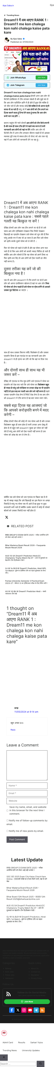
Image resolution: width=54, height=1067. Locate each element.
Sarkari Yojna (36, 1042)
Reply (13, 730)
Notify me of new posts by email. (26, 831)
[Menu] (32, 5)
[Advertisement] (27, 172)
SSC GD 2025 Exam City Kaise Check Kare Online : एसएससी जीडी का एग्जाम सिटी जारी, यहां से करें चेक (27, 879)
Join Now (41, 77)
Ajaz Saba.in (8, 5)
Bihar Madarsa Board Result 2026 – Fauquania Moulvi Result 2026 (25, 546)
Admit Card (8, 1042)
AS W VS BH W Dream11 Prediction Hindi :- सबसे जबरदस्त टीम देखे (25, 592)
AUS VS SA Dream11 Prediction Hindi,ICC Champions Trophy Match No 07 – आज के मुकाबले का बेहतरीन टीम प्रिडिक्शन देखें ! (26, 558)
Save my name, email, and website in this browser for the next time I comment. (27, 810)
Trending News (13, 15)
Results (21, 1042)
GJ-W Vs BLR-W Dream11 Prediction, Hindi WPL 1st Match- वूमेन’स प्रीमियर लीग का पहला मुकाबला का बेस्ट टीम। (25, 570)
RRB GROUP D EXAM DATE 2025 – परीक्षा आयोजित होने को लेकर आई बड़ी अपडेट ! (26, 536)
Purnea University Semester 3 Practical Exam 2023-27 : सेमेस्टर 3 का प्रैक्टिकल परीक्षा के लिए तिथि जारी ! (26, 582)
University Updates (31, 1050)
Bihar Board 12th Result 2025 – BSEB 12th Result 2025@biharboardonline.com (26, 898)
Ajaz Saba (17, 39)
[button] (52, 5)
